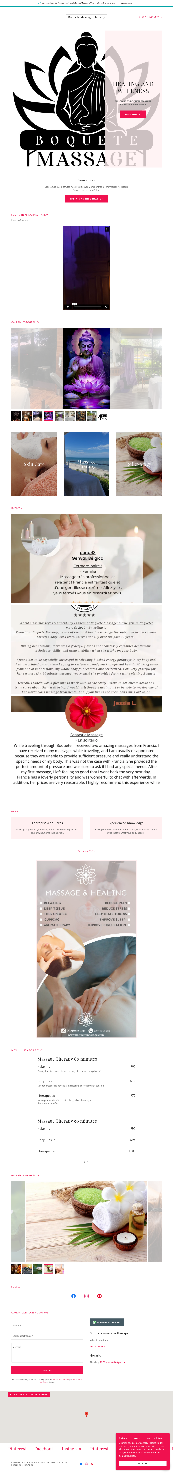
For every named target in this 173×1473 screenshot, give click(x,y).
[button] (124, 1362)
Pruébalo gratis (126, 3)
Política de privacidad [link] (61, 1379)
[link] (86, 17)
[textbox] (47, 1325)
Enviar (47, 1370)
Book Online (133, 114)
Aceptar (143, 1463)
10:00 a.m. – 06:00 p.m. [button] (111, 1362)
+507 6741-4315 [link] (150, 17)
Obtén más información (86, 198)
